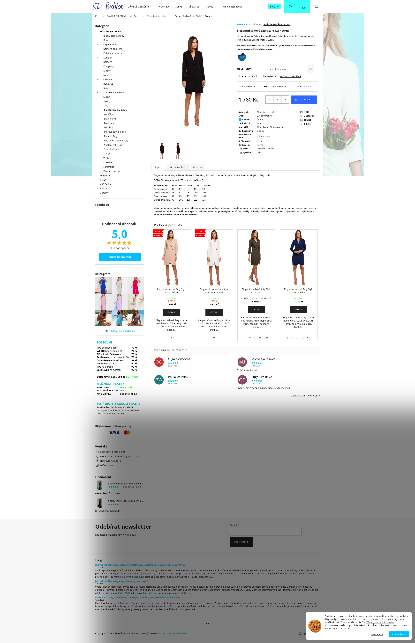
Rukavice (108, 83)
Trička (106, 153)
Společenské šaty (113, 144)
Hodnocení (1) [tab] (177, 167)
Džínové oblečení (112, 48)
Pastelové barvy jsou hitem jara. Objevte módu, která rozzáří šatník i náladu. (138, 597)
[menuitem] (140, 6)
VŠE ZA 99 (105, 184)
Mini (259, 123)
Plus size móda (111, 171)
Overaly (107, 79)
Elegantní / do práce (115, 109)
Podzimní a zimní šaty (116, 140)
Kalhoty (107, 61)
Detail (171, 312)
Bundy (106, 40)
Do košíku (306, 99)
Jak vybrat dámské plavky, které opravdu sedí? (121, 581)
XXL (266, 337)
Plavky (103, 188)
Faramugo (108, 166)
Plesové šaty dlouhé (115, 131)
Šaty (105, 105)
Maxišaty (109, 123)
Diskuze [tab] (197, 167)
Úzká (259, 141)
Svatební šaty (111, 149)
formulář (312, 208)
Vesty (106, 158)
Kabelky (107, 57)
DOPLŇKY (108, 162)
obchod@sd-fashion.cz (112, 451)
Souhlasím (400, 634)
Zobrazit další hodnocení (304, 395)
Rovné (260, 144)
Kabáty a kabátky (112, 53)
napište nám (306, 211)
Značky (104, 192)
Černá (260, 119)
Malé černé (110, 118)
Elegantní (261, 148)
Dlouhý (260, 130)
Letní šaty (109, 114)
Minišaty (108, 127)
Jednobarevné (264, 136)
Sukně (106, 96)
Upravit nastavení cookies (172, 633)
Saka (105, 88)
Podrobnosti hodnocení (277, 24)
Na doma (108, 75)
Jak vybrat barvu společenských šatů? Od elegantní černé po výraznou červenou (140, 565)
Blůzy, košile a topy (113, 35)
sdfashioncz (106, 465)
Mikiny (107, 70)
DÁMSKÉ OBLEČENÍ (110, 31)
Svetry (106, 101)
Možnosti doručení (290, 76)
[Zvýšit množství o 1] (285, 99)
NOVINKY (105, 175)
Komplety (108, 66)
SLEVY (103, 179)
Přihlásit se (241, 542)
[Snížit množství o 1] (269, 99)
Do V (259, 152)
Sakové (270, 148)
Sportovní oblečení (113, 92)
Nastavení (377, 634)
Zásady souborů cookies (380, 622)
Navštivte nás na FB (110, 460)
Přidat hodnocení (119, 257)
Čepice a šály (110, 44)
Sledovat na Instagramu (122, 330)
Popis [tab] (158, 167)
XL (214, 337)
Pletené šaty (110, 136)
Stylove (307, 86)
